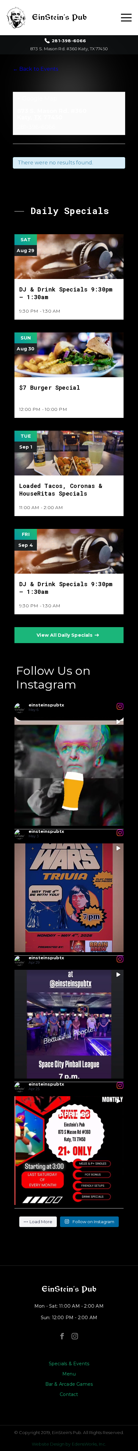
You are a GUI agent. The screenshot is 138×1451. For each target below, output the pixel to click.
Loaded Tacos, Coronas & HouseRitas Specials (61, 489)
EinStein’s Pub (69, 1289)
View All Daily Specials (64, 635)
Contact (69, 1394)
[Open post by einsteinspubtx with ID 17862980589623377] (69, 1150)
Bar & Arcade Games (69, 1384)
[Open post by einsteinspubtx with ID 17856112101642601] (69, 897)
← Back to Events (35, 69)
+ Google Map (37, 98)
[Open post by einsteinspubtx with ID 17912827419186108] (69, 1024)
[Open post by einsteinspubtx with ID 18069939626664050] (69, 771)
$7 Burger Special (49, 387)
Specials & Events (69, 1364)
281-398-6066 (69, 40)
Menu (69, 1374)
